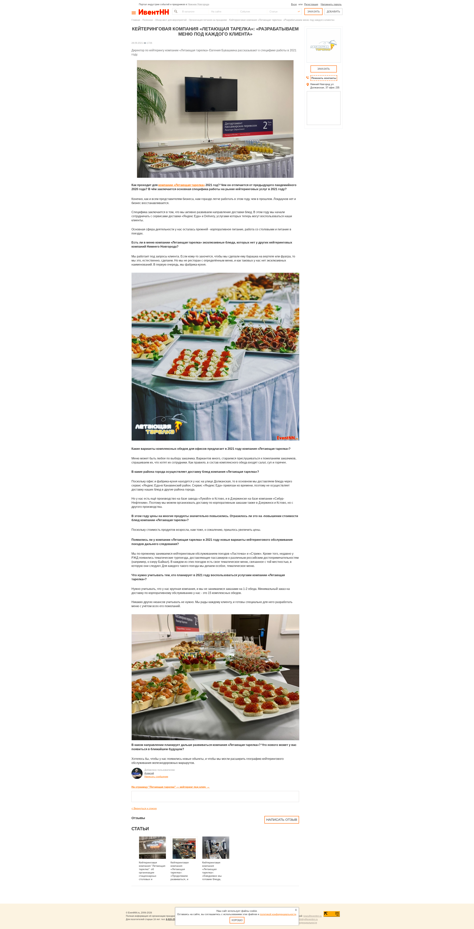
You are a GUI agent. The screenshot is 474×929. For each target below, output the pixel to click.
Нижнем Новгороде (198, 4)
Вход (294, 4)
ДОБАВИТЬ (333, 11)
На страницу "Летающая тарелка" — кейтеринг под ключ (170, 786)
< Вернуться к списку (144, 808)
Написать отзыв (281, 820)
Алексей (149, 773)
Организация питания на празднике (208, 20)
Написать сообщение (156, 776)
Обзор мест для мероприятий (171, 20)
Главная (135, 20)
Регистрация (311, 4)
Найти (175, 11)
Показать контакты (323, 78)
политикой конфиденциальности (278, 914)
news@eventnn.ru (312, 916)
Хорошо (237, 920)
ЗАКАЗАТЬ (313, 11)
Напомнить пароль (331, 4)
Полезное (147, 20)
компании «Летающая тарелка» (181, 185)
